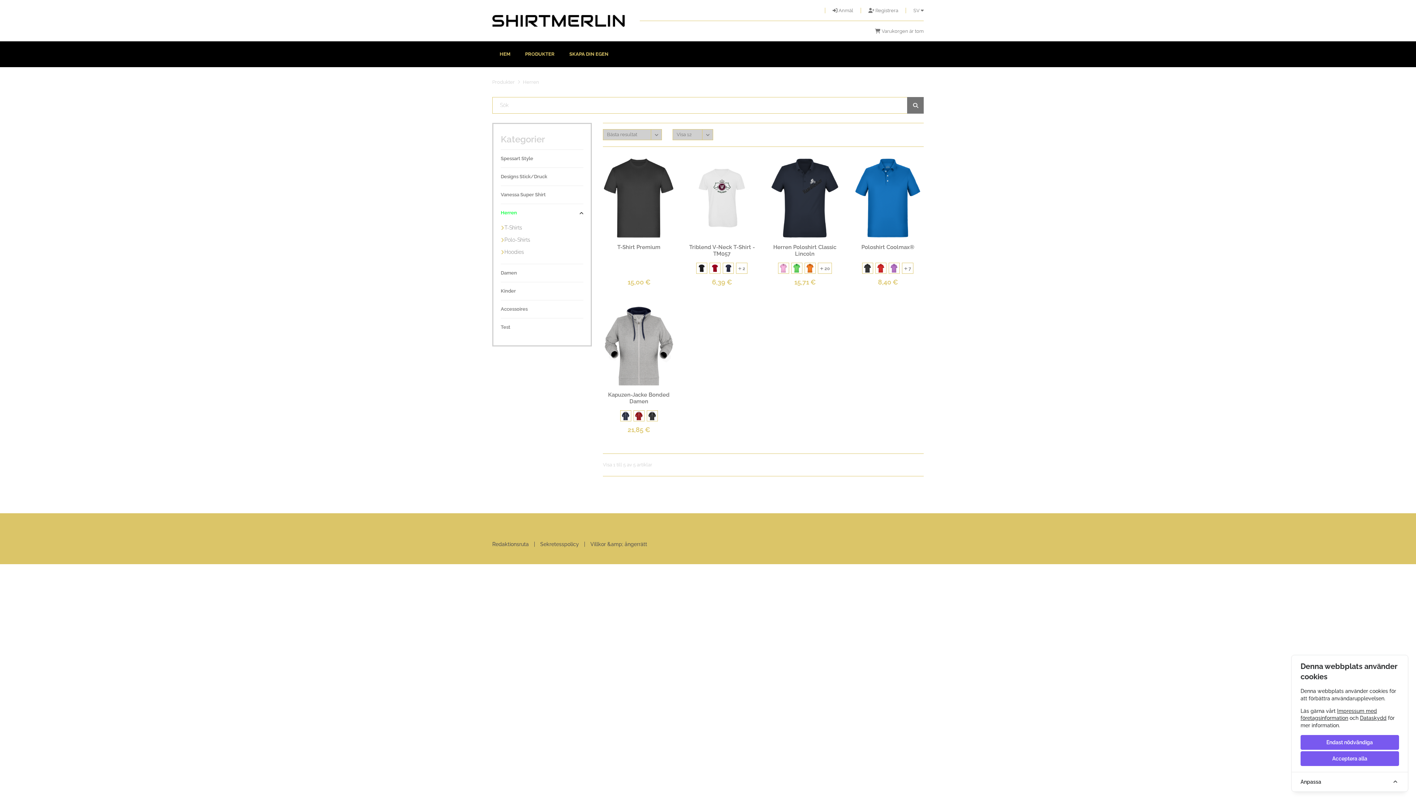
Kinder (508, 291)
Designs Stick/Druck (524, 176)
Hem (505, 54)
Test (505, 327)
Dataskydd (1373, 718)
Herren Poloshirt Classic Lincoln (804, 250)
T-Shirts (513, 228)
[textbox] (708, 105)
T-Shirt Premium (638, 247)
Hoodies (514, 252)
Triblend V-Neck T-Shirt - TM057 (722, 250)
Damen (509, 273)
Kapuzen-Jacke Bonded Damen (639, 398)
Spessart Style (517, 158)
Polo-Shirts (517, 240)
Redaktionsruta (510, 544)
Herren (509, 212)
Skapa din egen (588, 54)
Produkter (540, 54)
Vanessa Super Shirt (523, 194)
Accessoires (514, 309)
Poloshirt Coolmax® (887, 247)
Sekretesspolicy (559, 544)
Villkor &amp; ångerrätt (618, 544)
